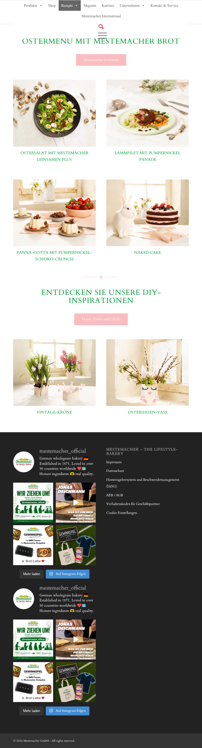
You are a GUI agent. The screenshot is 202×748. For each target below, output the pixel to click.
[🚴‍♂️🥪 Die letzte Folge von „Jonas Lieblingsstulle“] (76, 503)
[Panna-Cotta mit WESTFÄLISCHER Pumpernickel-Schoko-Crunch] (54, 212)
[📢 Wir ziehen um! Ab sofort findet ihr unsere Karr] (33, 503)
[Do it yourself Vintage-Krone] (54, 372)
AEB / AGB (114, 495)
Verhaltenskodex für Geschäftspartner (133, 504)
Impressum (114, 462)
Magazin (90, 5)
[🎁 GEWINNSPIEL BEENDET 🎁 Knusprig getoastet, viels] (33, 545)
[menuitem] (101, 26)
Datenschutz (115, 470)
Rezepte (67, 5)
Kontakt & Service (164, 5)
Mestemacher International (101, 15)
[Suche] (101, 26)
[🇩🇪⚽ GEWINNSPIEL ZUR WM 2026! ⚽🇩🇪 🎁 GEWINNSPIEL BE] (76, 545)
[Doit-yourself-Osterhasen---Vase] (147, 372)
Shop (52, 5)
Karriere (108, 5)
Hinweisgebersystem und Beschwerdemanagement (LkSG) (142, 483)
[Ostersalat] (54, 113)
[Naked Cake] (147, 212)
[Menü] (101, 35)
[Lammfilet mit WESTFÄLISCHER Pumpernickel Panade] (147, 113)
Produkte (30, 5)
